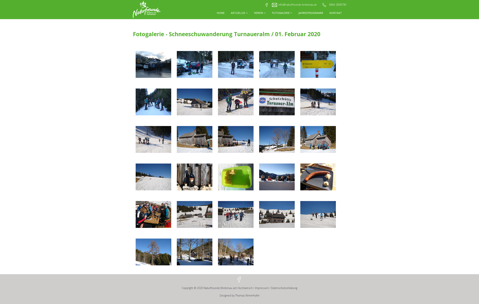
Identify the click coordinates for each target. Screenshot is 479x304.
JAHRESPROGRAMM (310, 13)
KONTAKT (335, 13)
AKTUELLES (238, 13)
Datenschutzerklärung (284, 288)
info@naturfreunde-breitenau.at (297, 4)
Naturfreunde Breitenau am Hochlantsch (228, 288)
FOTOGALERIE (281, 13)
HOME (221, 13)
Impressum (262, 288)
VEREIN (259, 13)
